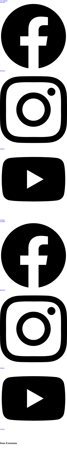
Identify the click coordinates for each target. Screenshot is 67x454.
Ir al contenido (3, 0)
